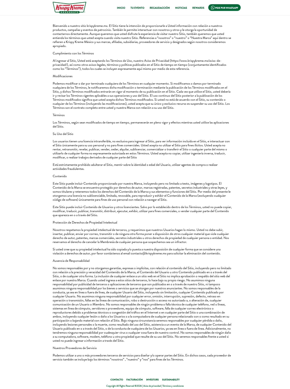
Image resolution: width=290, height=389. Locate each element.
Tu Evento (137, 8)
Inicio (121, 8)
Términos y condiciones (173, 385)
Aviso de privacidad (152, 385)
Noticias (181, 8)
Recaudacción (160, 8)
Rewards (198, 8)
